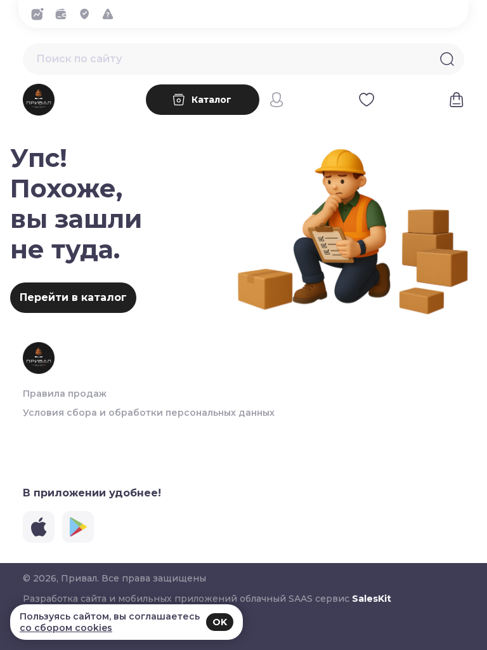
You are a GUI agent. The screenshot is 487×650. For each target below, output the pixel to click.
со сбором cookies (66, 627)
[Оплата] (64, 14)
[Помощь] (111, 14)
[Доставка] (88, 14)
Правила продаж (65, 393)
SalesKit (371, 598)
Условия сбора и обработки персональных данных (149, 412)
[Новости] (41, 14)
